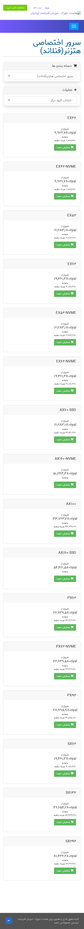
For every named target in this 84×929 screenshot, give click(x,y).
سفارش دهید (63, 147)
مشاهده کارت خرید (15, 8)
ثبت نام (38, 8)
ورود (47, 8)
